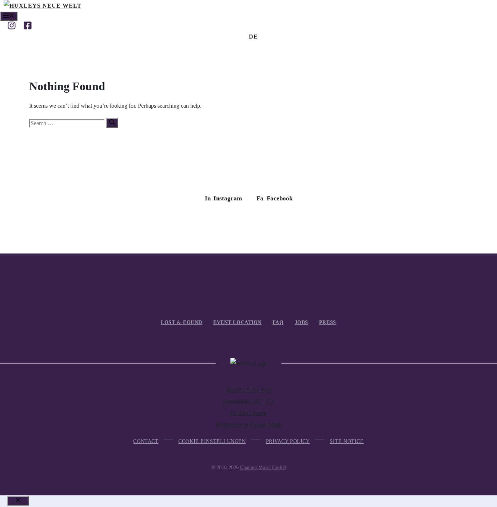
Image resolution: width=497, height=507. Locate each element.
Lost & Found (181, 322)
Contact (145, 441)
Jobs (301, 322)
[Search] (112, 123)
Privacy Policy (288, 441)
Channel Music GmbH (263, 467)
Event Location (237, 322)
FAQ (278, 322)
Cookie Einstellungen (212, 441)
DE (253, 36)
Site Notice (346, 441)
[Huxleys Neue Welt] (42, 6)
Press (327, 322)
